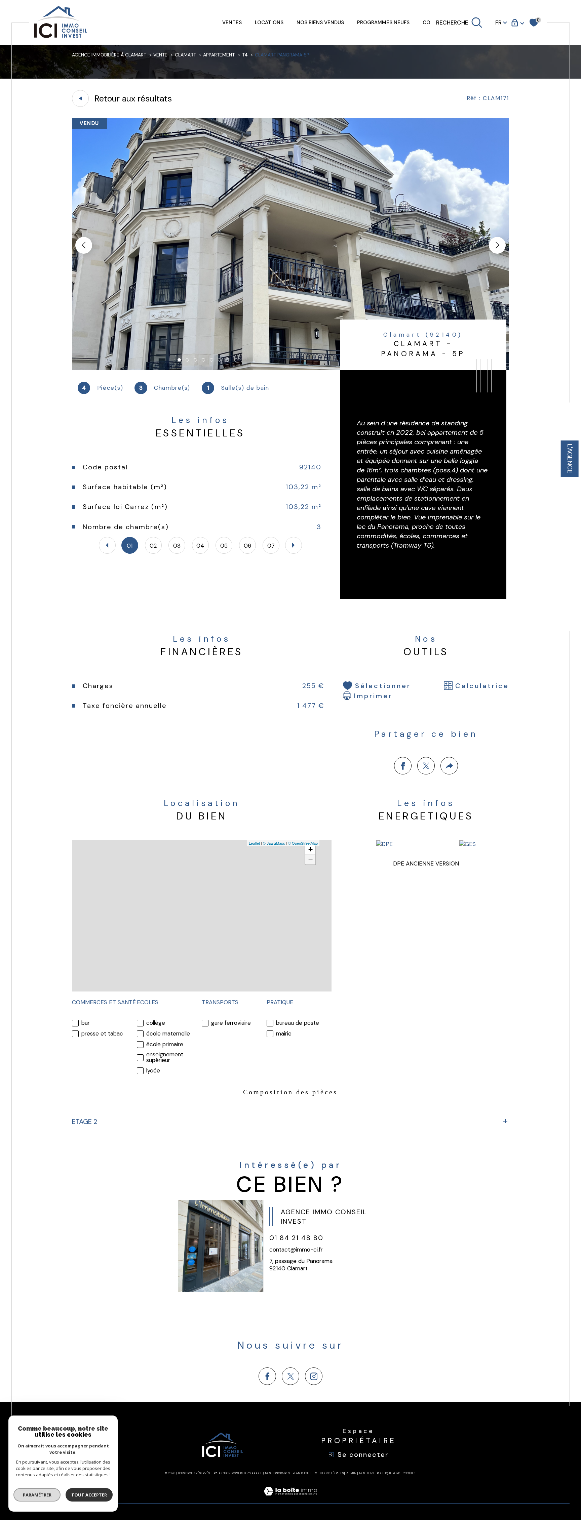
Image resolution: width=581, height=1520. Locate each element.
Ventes (232, 22)
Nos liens (366, 1473)
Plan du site (302, 1473)
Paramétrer (37, 1495)
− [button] (310, 859)
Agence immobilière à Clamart (109, 55)
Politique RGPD (388, 1473)
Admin (351, 1473)
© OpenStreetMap (303, 843)
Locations (269, 22)
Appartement (219, 55)
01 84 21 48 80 (296, 1237)
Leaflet (254, 843)
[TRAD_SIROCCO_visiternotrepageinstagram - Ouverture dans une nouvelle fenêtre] (313, 1376)
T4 (245, 55)
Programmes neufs (383, 22)
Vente (160, 55)
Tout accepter (89, 1495)
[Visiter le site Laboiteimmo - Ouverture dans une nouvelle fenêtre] (290, 1499)
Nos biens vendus (320, 22)
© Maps (274, 843)
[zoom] (290, 368)
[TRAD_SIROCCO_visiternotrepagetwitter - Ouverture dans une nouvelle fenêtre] (290, 1376)
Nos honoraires (277, 1473)
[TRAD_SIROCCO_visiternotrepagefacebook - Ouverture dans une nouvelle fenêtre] (267, 1376)
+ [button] (310, 849)
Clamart (185, 55)
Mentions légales (329, 1473)
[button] (497, 245)
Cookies (409, 1473)
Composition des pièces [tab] (290, 1092)
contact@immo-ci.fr (296, 1249)
